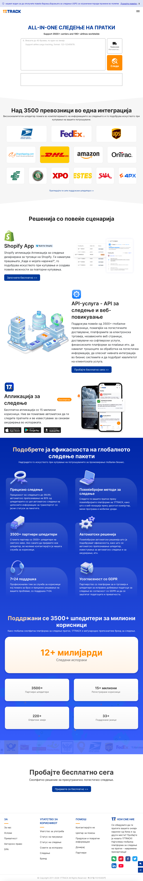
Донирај (80, 847)
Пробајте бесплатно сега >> (91, 369)
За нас (7, 827)
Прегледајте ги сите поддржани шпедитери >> (71, 190)
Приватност (10, 838)
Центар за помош (85, 833)
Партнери (81, 852)
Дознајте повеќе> (129, 3)
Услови (8, 833)
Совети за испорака (51, 847)
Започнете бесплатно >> (22, 277)
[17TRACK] (12, 11)
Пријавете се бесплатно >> (71, 789)
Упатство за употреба (52, 831)
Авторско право (13, 843)
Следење (45, 853)
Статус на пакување (51, 836)
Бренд (43, 858)
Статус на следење (50, 842)
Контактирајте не (85, 827)
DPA (6, 849)
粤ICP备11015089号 (97, 878)
